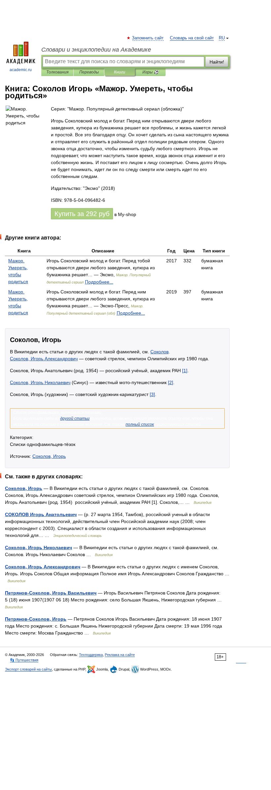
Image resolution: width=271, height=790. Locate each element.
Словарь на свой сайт (192, 38)
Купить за (82, 213)
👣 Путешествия (24, 660)
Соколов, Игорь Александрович (44, 358)
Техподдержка (91, 655)
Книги (119, 72)
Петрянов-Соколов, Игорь (35, 619)
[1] (184, 370)
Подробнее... (99, 282)
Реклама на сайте (120, 655)
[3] (152, 394)
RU (222, 38)
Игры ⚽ (150, 72)
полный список (140, 424)
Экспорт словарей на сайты (28, 669)
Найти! (217, 62)
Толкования (57, 72)
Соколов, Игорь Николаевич (40, 382)
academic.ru (21, 69)
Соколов (159, 351)
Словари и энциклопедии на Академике (96, 49)
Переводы (89, 72)
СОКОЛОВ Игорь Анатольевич (41, 514)
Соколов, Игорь (49, 456)
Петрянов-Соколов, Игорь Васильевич (51, 592)
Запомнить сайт (148, 38)
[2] (170, 382)
